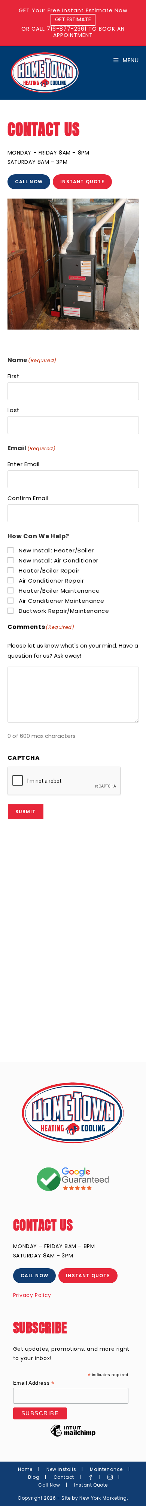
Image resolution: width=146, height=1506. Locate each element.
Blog (33, 1477)
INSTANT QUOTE (82, 181)
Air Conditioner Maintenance (61, 601)
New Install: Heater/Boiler (56, 550)
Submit (25, 811)
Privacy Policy (32, 1295)
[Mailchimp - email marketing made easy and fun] (73, 1436)
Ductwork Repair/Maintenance (64, 611)
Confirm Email (28, 498)
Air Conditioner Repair (51, 580)
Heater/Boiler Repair (49, 570)
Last (13, 410)
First (13, 376)
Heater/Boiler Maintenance (59, 591)
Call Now (49, 1485)
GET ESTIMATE (73, 19)
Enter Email (23, 464)
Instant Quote (91, 1485)
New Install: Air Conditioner (58, 560)
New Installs (61, 1469)
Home (25, 1469)
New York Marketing (103, 1498)
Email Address (34, 1383)
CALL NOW (29, 181)
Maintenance (106, 1469)
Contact (64, 1477)
